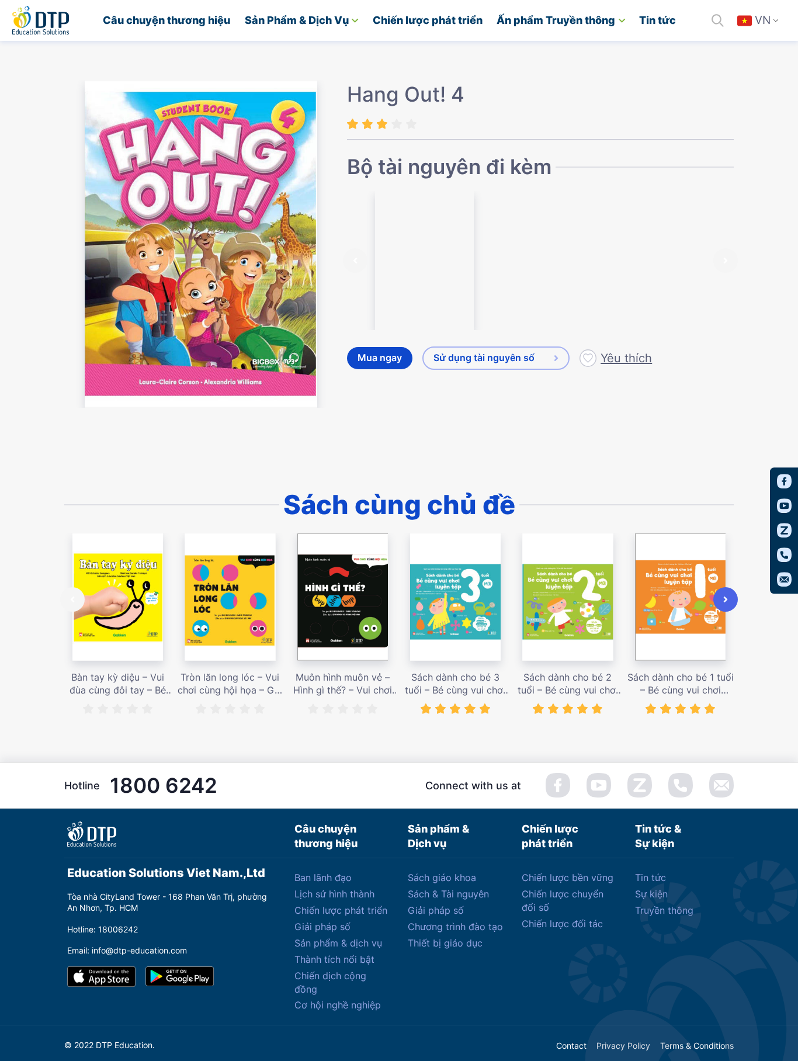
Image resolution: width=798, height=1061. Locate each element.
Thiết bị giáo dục (445, 943)
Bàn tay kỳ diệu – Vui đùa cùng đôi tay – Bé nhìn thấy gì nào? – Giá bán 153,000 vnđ (117, 684)
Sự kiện (651, 894)
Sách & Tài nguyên (448, 894)
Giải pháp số (322, 926)
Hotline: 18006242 (102, 929)
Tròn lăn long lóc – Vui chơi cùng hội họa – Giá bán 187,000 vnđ (230, 684)
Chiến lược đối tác (562, 924)
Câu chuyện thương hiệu (166, 20)
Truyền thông (664, 910)
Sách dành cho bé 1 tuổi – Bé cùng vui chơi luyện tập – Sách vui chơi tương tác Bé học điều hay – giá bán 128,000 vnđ (680, 684)
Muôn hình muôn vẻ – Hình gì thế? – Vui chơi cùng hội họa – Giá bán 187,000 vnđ (343, 684)
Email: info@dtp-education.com (127, 950)
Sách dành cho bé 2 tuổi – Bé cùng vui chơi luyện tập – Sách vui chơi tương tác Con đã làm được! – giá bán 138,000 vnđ (568, 684)
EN (765, 53)
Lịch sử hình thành (334, 894)
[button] (355, 260)
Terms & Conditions (697, 1045)
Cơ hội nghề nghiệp (337, 1005)
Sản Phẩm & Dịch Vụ (297, 20)
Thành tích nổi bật (334, 959)
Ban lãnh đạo (323, 877)
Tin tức (657, 20)
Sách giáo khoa (442, 877)
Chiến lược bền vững (567, 877)
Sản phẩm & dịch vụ (338, 943)
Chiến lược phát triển (428, 20)
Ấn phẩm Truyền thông (556, 20)
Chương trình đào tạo (455, 926)
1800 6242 (163, 785)
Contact (571, 1045)
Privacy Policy (623, 1045)
